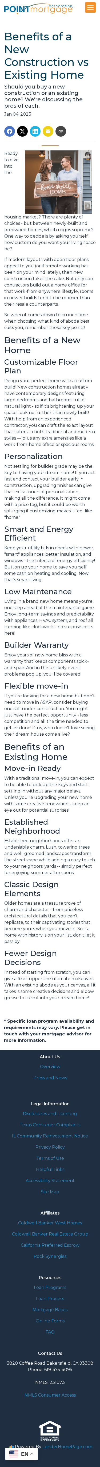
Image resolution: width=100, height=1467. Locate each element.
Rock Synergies (50, 1256)
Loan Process (50, 1298)
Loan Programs (50, 1287)
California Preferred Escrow (50, 1245)
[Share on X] (22, 131)
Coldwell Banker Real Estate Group (50, 1234)
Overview (50, 1066)
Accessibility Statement (50, 1180)
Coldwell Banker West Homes (50, 1222)
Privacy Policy (50, 1147)
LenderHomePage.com (67, 1446)
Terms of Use (50, 1158)
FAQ (50, 1332)
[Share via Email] (48, 131)
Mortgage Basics (50, 1309)
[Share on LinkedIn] (35, 131)
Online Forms (50, 1320)
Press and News (50, 1077)
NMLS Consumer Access (50, 1395)
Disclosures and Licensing (50, 1113)
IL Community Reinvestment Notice (50, 1136)
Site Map (50, 1191)
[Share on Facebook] (9, 131)
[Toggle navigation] (90, 7)
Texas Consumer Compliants (50, 1124)
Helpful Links (50, 1169)
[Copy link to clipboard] (60, 131)
